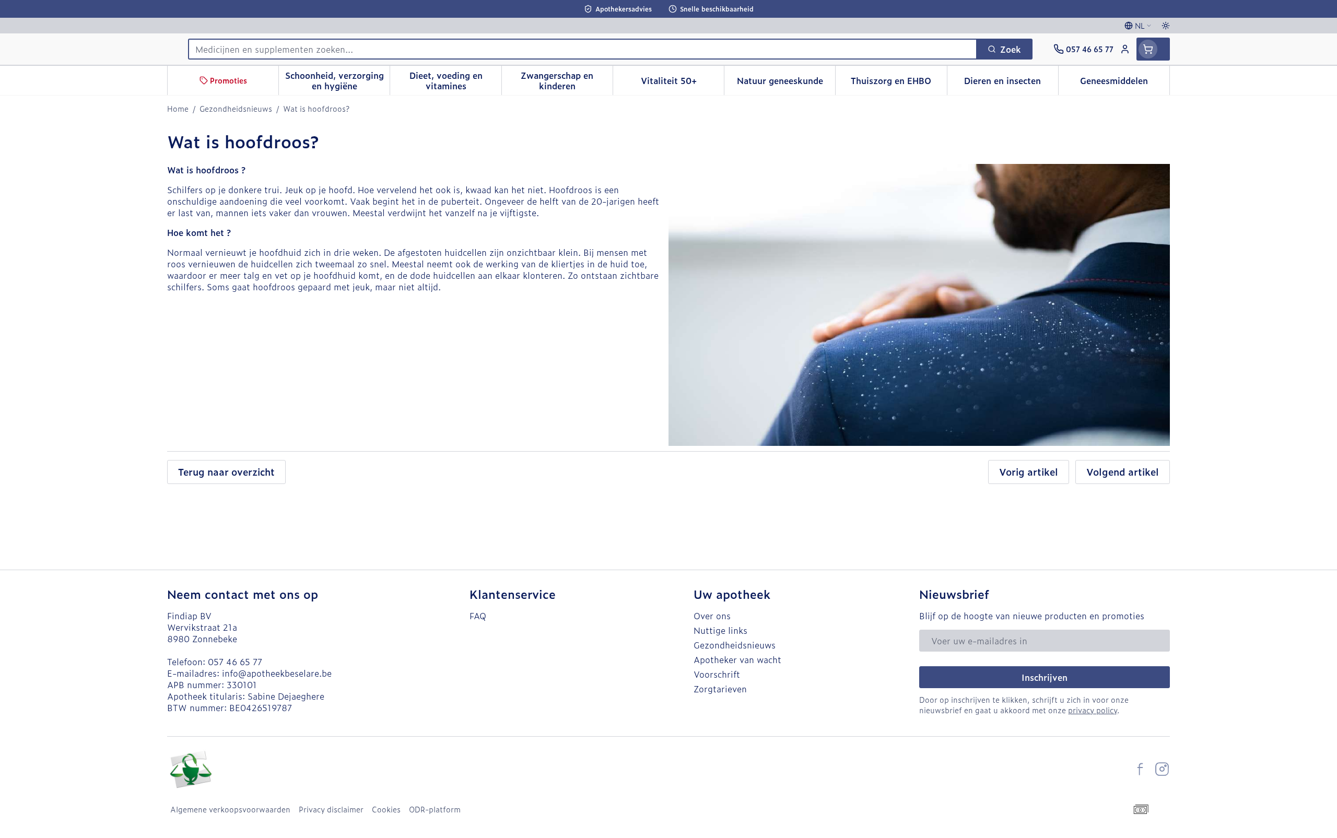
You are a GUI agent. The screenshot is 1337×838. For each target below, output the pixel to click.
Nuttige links (720, 630)
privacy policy (1092, 709)
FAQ (478, 615)
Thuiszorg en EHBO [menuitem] (898, 83)
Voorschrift (717, 674)
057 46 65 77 (235, 661)
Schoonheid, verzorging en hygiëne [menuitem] (337, 80)
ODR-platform (435, 809)
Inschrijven (1045, 677)
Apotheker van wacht (737, 659)
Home (178, 108)
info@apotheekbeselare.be (277, 673)
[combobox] (582, 49)
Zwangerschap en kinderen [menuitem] (567, 80)
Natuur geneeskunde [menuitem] (786, 83)
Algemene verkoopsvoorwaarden (230, 809)
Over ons (712, 615)
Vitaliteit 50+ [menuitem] (682, 83)
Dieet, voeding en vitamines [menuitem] (455, 80)
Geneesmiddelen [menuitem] (1124, 83)
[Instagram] (1162, 769)
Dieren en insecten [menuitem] (1011, 83)
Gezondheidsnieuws (236, 108)
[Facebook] (1140, 769)
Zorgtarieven (720, 688)
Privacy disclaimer (331, 809)
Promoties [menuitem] (228, 80)
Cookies (386, 809)
